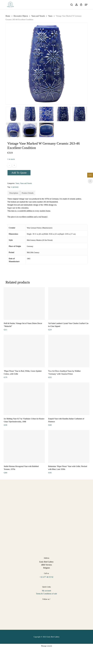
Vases (50, 16)
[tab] (13, 193)
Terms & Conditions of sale (46, 594)
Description (13, 193)
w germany (15, 187)
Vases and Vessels (38, 16)
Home (8, 16)
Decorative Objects (21, 16)
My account (46, 591)
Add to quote (19, 172)
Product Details (27, 193)
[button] (86, 4)
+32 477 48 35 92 (46, 577)
